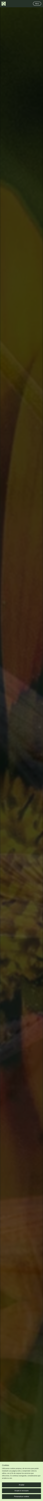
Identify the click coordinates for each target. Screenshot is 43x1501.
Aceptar (21, 1485)
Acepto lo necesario (21, 1491)
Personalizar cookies (21, 1496)
